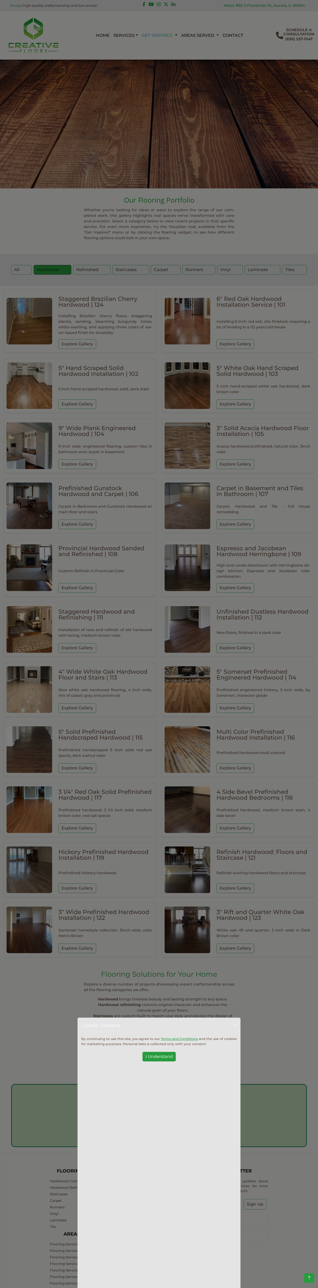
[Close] (235, 1025)
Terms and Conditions (179, 1039)
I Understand (159, 1056)
